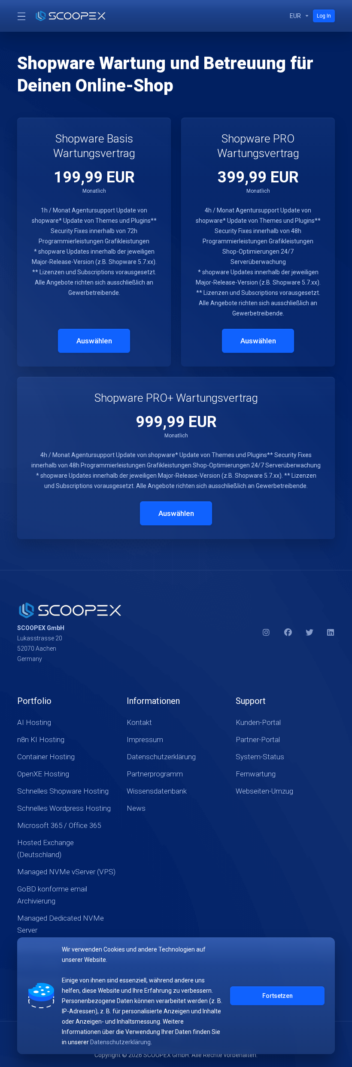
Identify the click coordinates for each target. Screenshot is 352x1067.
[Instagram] (266, 632)
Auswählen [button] (94, 340)
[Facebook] (288, 632)
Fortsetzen (277, 995)
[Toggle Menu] (20, 16)
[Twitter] (309, 632)
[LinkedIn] (331, 632)
